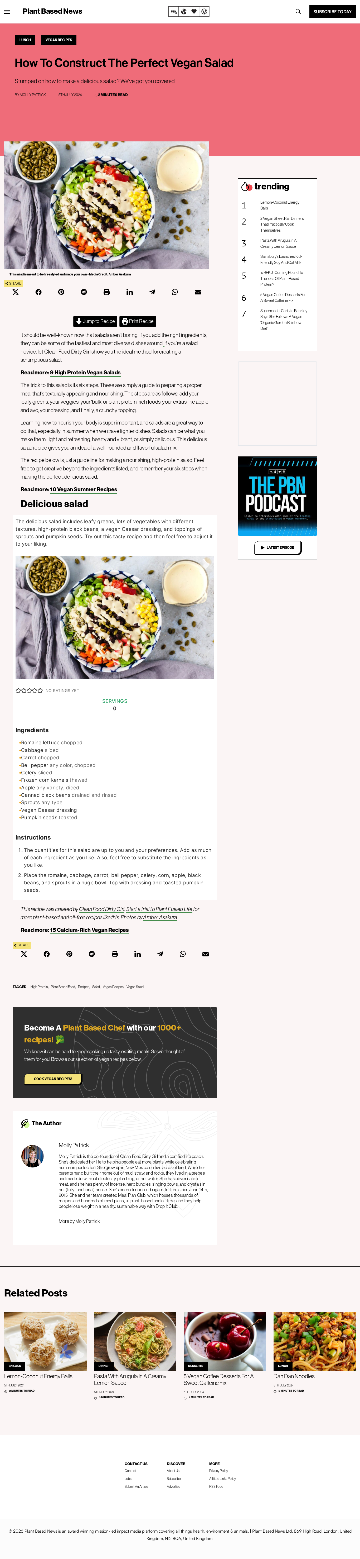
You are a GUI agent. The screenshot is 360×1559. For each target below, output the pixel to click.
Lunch (25, 40)
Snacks (15, 1366)
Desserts (195, 1366)
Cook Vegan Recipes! (53, 1079)
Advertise (173, 1487)
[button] (18, 690)
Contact (130, 1471)
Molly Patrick (33, 95)
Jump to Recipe (98, 321)
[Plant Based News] (7, 12)
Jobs (128, 1479)
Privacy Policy (218, 1471)
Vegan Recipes (59, 40)
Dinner (104, 1366)
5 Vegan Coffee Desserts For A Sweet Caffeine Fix (283, 297)
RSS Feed (216, 1487)
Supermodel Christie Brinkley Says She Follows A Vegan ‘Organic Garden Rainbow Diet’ (283, 319)
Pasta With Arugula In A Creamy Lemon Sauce (278, 243)
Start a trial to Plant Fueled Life (159, 909)
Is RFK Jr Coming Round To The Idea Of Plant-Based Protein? (281, 278)
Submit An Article (136, 1487)
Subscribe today (333, 11)
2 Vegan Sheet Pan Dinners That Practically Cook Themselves (282, 224)
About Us (173, 1471)
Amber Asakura (160, 917)
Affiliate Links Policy (222, 1479)
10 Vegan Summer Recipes (83, 489)
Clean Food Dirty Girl (101, 909)
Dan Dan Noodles (294, 1376)
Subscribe (174, 1479)
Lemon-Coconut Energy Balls (279, 205)
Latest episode (280, 548)
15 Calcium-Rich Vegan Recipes (89, 930)
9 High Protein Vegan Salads (85, 372)
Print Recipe (141, 321)
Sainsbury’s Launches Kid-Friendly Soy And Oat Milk (281, 259)
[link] (189, 11)
